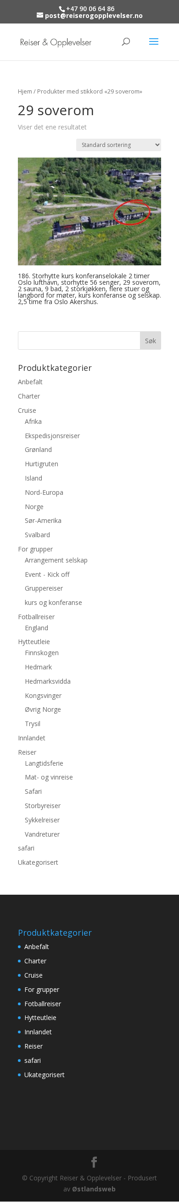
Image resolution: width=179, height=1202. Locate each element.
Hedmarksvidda (48, 681)
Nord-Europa (44, 492)
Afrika (33, 421)
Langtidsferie (44, 763)
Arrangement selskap (56, 560)
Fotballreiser (36, 616)
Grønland (38, 449)
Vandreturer (42, 834)
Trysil (32, 723)
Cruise (27, 410)
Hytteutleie (34, 641)
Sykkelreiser (42, 819)
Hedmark (38, 667)
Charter (29, 396)
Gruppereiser (44, 588)
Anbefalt (30, 381)
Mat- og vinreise (49, 777)
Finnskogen (42, 652)
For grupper (35, 549)
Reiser (27, 752)
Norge (34, 506)
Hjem (25, 91)
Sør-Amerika (43, 520)
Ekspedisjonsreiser (52, 435)
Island (33, 478)
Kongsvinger (43, 695)
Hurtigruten (41, 463)
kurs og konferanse (53, 602)
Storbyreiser (43, 805)
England (36, 627)
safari (26, 848)
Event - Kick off (47, 574)
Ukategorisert (38, 862)
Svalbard (37, 534)
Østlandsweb (94, 1188)
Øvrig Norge (43, 709)
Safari (33, 791)
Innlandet (31, 737)
